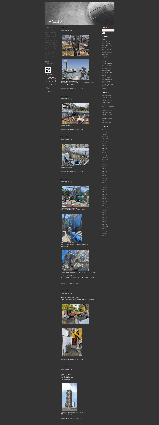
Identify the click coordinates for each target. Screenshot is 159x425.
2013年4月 (104, 235)
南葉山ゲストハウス (107, 72)
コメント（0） (79, 88)
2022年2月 (104, 155)
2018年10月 (105, 187)
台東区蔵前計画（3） (66, 182)
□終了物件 (104, 61)
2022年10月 (105, 141)
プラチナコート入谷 (107, 63)
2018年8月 (104, 192)
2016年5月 (104, 231)
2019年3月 (104, 180)
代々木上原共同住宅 (107, 68)
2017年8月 (104, 212)
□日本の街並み (105, 54)
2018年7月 (104, 194)
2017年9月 (104, 210)
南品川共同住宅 (106, 70)
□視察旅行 (104, 88)
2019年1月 (104, 185)
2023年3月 (104, 132)
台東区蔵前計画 (106, 43)
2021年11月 (105, 157)
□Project (104, 39)
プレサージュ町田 (106, 65)
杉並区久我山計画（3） (108, 98)
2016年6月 (104, 228)
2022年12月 (105, 136)
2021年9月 (104, 162)
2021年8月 (104, 164)
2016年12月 (105, 226)
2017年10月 (105, 208)
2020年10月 (105, 171)
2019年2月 (104, 182)
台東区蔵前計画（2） (66, 293)
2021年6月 (104, 169)
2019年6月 (104, 175)
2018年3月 (104, 201)
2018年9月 (104, 189)
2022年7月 (104, 146)
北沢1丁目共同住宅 (107, 41)
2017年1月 (104, 224)
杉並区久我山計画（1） (108, 110)
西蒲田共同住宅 (106, 82)
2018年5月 (104, 198)
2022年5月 (104, 148)
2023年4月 (104, 129)
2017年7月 (104, 215)
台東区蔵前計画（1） (66, 369)
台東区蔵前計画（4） (66, 139)
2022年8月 (104, 143)
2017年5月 (104, 217)
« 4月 (47, 88)
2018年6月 (104, 196)
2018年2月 (104, 203)
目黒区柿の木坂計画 (107, 52)
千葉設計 (47, 62)
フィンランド (105, 59)
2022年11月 (105, 139)
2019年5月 (104, 178)
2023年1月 (104, 134)
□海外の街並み (105, 57)
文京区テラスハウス (107, 75)
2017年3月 (104, 221)
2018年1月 (104, 205)
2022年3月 (104, 152)
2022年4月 (104, 150)
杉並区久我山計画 (106, 49)
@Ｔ (74, 88)
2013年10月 (105, 233)
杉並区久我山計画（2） (108, 100)
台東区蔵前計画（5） (66, 99)
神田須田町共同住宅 (107, 79)
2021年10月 (105, 159)
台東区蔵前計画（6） (66, 30)
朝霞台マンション (106, 77)
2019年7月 (104, 173)
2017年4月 (104, 219)
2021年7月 (104, 166)
